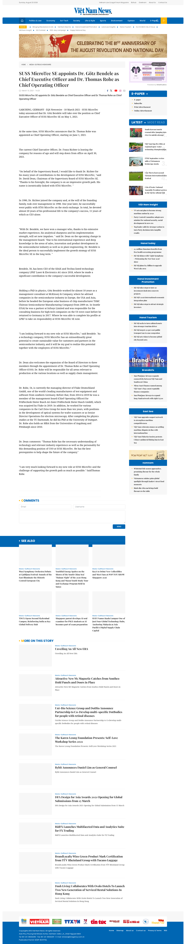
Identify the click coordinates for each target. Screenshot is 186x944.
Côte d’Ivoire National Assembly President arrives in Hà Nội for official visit (156, 190)
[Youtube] (115, 91)
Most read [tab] (156, 122)
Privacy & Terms (154, 930)
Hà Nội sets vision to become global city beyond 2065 (148, 338)
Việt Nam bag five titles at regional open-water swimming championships (155, 147)
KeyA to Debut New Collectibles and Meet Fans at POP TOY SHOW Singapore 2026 (108, 574)
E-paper (138, 94)
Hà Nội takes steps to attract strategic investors (149, 305)
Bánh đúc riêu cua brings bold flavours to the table (146, 489)
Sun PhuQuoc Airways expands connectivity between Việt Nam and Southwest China (148, 379)
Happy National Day (78, 30)
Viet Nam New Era (64, 27)
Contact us (141, 930)
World (142, 20)
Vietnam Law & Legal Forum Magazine (114, 2)
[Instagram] (120, 91)
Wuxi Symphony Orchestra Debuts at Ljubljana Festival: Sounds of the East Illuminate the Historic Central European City (35, 576)
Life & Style (90, 20)
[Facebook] (107, 91)
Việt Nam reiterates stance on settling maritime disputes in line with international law (149, 430)
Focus (22, 27)
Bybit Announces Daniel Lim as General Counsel (86, 767)
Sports (103, 20)
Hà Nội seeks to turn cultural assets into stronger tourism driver (148, 325)
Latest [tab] (137, 122)
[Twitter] (111, 91)
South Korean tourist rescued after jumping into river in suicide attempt (155, 132)
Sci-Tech (64, 20)
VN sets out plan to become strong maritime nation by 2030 (147, 212)
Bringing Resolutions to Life (43, 27)
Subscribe (138, 103)
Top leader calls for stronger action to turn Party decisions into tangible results (149, 230)
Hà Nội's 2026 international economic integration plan (149, 299)
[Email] (124, 90)
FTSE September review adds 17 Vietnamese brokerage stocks (154, 161)
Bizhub (133, 2)
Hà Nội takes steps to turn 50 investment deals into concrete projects (146, 290)
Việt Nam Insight (25, 30)
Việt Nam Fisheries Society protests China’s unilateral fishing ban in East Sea (149, 439)
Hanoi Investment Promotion (86, 27)
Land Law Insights (109, 27)
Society (76, 20)
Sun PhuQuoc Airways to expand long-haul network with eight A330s (148, 397)
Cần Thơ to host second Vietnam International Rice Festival (156, 176)
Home (24, 64)
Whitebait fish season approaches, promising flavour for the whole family (147, 471)
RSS (165, 930)
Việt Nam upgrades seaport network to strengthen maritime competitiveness (148, 420)
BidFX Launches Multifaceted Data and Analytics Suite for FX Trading (89, 828)
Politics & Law (35, 20)
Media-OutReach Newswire (40, 64)
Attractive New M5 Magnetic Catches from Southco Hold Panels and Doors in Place (87, 680)
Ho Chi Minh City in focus (145, 27)
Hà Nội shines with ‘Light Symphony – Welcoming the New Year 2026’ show (148, 259)
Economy (51, 20)
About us (129, 930)
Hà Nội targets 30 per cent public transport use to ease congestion (147, 331)
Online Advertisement (143, 110)
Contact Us (162, 2)
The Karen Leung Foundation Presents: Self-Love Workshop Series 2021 (86, 739)
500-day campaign (58, 30)
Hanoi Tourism (126, 27)
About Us (152, 2)
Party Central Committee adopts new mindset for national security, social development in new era (149, 220)
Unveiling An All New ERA (71, 649)
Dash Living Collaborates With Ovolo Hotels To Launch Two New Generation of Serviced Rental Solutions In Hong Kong (90, 889)
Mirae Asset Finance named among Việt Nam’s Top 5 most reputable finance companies (148, 388)
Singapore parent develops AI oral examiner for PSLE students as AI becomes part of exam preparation (72, 621)
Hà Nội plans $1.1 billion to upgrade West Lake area (148, 267)
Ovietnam (142, 2)
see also (28, 541)
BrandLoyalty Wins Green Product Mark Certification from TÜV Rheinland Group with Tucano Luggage (89, 858)
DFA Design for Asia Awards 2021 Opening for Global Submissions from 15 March (88, 799)
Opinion (131, 20)
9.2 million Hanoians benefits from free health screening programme (148, 250)
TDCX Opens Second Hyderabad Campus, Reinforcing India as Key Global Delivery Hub (34, 621)
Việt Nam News (93, 11)
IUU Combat (40, 30)
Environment (116, 20)
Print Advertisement (142, 107)
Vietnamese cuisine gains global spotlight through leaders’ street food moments (149, 481)
